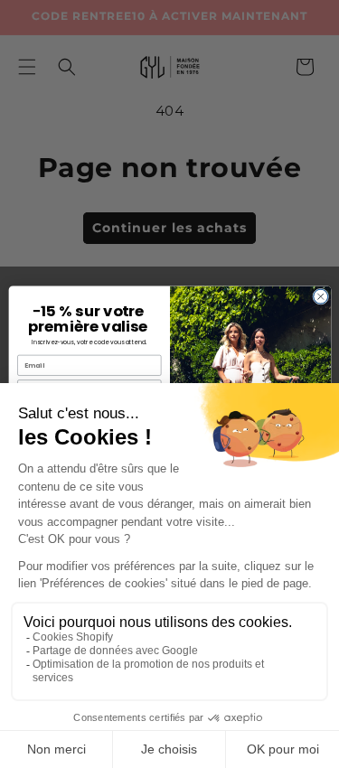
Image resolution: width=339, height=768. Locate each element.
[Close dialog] (320, 296)
